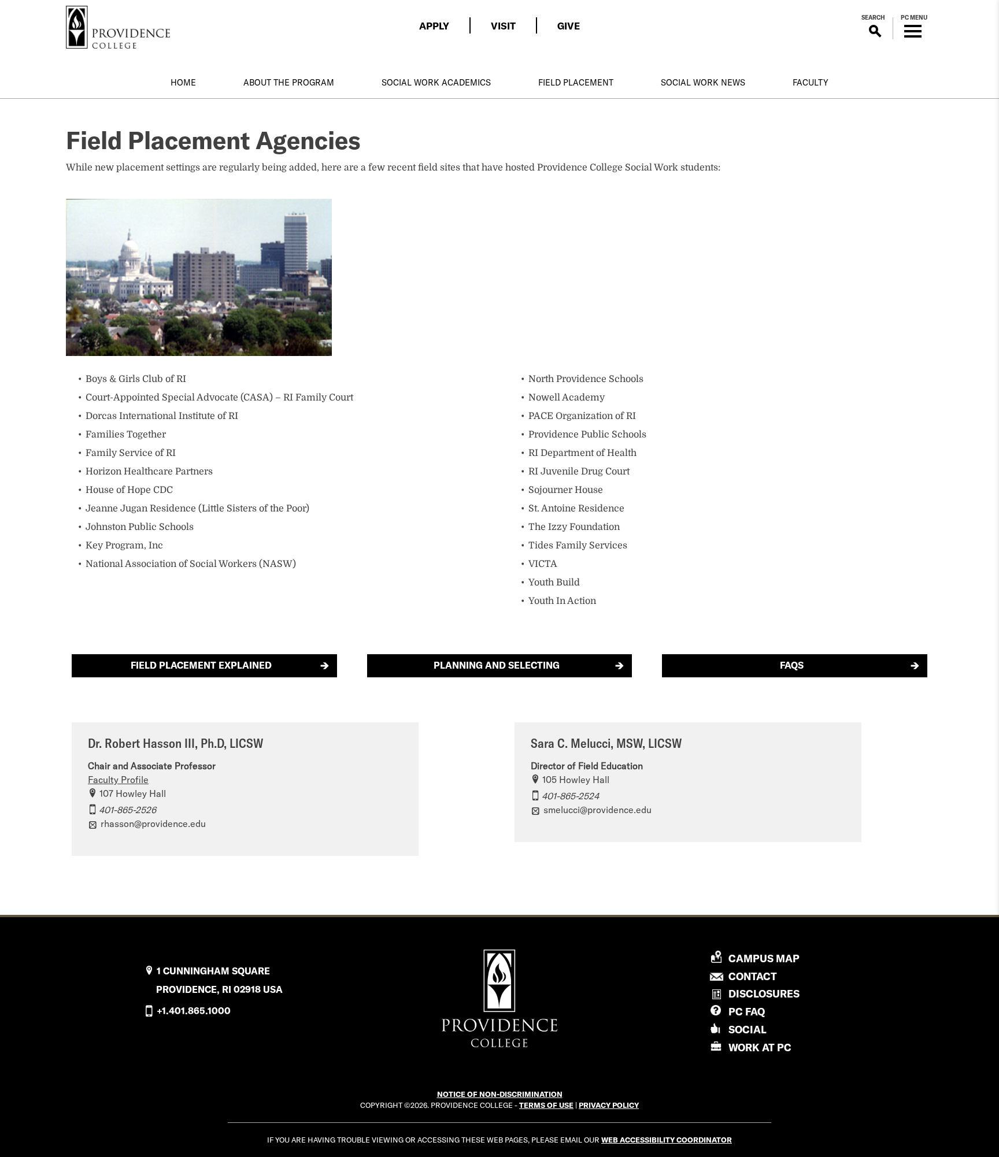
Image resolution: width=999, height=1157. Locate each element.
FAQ (746, 1011)
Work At (759, 1047)
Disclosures (764, 993)
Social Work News (703, 82)
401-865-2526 (127, 809)
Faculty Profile (118, 779)
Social (747, 1029)
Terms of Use (546, 1105)
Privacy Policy (609, 1105)
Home (183, 82)
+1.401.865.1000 (194, 1011)
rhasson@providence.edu (153, 823)
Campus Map (764, 959)
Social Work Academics (436, 82)
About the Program (288, 82)
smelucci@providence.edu (597, 809)
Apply (434, 26)
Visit (503, 26)
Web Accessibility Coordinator (666, 1139)
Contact (752, 977)
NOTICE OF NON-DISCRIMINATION (500, 1094)
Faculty (810, 82)
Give (568, 26)
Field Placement (575, 82)
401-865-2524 (570, 796)
